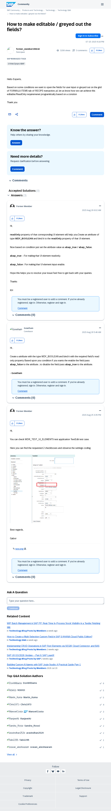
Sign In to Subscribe (88, 36)
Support (83, 796)
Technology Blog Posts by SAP (25, 659)
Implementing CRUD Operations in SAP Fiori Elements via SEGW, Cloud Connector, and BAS (53, 646)
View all (11, 754)
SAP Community (13, 10)
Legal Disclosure (83, 788)
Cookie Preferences (27, 804)
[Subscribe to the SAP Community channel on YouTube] (58, 771)
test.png (19, 549)
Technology (50, 10)
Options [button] (102, 36)
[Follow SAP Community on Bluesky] (53, 771)
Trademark (28, 796)
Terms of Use (83, 780)
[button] (92, 50)
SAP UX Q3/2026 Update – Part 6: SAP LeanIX (30, 655)
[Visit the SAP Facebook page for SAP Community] (48, 771)
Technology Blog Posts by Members (27, 631)
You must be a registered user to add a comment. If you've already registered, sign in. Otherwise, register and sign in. (51, 301)
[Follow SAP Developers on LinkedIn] (63, 771)
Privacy (27, 780)
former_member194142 (28, 49)
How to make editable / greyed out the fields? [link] (28, 14)
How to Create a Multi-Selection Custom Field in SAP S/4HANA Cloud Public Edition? (49, 636)
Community (23, 4)
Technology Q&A (64, 10)
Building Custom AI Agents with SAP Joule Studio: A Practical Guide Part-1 (44, 664)
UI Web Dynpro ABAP (16, 64)
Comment (97, 114)
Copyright (27, 788)
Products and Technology (32, 10)
